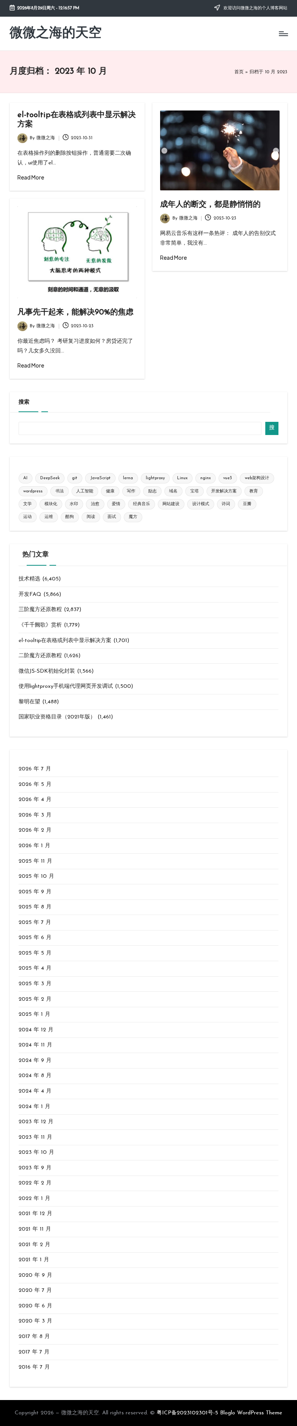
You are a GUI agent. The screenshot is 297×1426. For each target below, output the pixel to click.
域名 (173, 491)
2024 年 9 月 (35, 1060)
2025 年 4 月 (35, 968)
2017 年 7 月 (34, 1352)
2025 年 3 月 (35, 984)
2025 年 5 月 (35, 953)
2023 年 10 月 (36, 1152)
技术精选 (29, 579)
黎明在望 (29, 702)
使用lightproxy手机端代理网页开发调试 (66, 686)
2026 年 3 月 (35, 815)
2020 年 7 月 (35, 1290)
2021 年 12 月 (35, 1214)
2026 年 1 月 (34, 846)
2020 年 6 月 (35, 1306)
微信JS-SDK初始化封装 (47, 671)
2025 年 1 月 (34, 1014)
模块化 (50, 504)
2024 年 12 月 (36, 1030)
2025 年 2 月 (35, 999)
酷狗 (69, 517)
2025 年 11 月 (35, 861)
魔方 (133, 517)
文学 (27, 504)
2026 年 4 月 (35, 800)
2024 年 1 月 (34, 1107)
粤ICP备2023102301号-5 (187, 1413)
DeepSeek (50, 478)
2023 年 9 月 (35, 1168)
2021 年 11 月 (35, 1229)
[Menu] (283, 33)
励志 (152, 491)
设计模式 (200, 504)
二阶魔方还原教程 (40, 656)
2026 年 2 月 (35, 830)
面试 (112, 517)
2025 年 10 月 (36, 876)
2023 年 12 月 (36, 1122)
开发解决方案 (224, 491)
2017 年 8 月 (34, 1337)
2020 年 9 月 (35, 1275)
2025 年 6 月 (35, 938)
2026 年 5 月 (35, 784)
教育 (253, 491)
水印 (74, 504)
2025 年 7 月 (35, 922)
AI (25, 478)
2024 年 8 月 (35, 1076)
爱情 (116, 504)
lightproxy (155, 478)
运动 (27, 517)
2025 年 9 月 (35, 892)
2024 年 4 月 (35, 1091)
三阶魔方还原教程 (40, 610)
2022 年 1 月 (34, 1199)
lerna (128, 478)
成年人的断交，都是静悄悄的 (210, 205)
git (74, 478)
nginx (205, 478)
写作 (131, 491)
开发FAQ (30, 594)
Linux (182, 478)
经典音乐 (141, 504)
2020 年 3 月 (35, 1321)
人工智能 (84, 491)
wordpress (33, 491)
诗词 (226, 504)
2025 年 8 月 (35, 907)
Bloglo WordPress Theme (251, 1413)
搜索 (24, 402)
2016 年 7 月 (34, 1367)
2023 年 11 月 (35, 1137)
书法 (59, 491)
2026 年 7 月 (35, 769)
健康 (110, 491)
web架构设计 (257, 478)
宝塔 (194, 491)
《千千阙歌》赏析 (40, 625)
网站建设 (170, 504)
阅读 (91, 517)
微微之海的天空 (56, 33)
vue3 (227, 478)
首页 (239, 72)
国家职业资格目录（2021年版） (57, 717)
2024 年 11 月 (35, 1045)
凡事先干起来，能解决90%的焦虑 (75, 312)
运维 (48, 517)
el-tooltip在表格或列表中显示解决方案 (65, 641)
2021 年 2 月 (34, 1245)
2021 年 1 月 (34, 1260)
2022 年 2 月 (35, 1183)
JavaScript (100, 478)
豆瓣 (247, 504)
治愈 (95, 504)
